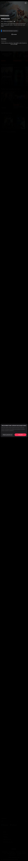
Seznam (15, 34)
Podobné (3, 39)
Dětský (10, 21)
